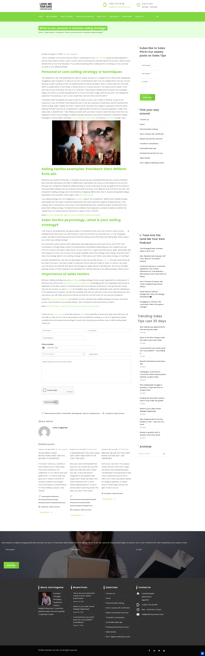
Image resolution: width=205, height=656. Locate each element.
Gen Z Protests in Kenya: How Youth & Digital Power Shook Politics (151, 284)
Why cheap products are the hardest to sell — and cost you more (152, 421)
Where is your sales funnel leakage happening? (150, 410)
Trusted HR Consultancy (149, 144)
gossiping (80, 199)
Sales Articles (50, 32)
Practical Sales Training (149, 129)
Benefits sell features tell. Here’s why (152, 362)
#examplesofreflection (50, 496)
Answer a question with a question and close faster (150, 433)
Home (40, 16)
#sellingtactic (77, 413)
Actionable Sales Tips (148, 148)
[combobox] (63, 354)
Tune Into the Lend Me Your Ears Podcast (152, 238)
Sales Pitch (101, 16)
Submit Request (50, 402)
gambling (74, 280)
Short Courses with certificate (152, 134)
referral (106, 260)
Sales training (51, 16)
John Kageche (72, 54)
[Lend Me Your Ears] (45, 6)
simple (69, 289)
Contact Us (144, 119)
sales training (100, 58)
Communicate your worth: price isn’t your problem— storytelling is (152, 350)
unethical (110, 118)
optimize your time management (76, 283)
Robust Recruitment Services (151, 139)
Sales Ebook (114, 16)
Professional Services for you (151, 153)
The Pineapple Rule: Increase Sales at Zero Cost (151, 249)
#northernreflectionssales (48, 500)
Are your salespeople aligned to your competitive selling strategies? (73, 215)
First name (146, 65)
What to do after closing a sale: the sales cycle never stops (152, 338)
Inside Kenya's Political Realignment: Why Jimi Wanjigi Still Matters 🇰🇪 (152, 294)
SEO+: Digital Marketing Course (152, 163)
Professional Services (85, 16)
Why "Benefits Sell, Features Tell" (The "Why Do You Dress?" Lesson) (153, 258)
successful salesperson (59, 299)
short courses (58, 314)
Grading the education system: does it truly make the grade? (152, 399)
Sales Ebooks (145, 158)
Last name (146, 73)
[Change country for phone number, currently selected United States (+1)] (44, 348)
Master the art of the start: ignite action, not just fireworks (116, 456)
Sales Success (119, 413)
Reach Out (139, 16)
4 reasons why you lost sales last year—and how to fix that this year (85, 456)
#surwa (86, 413)
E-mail (145, 82)
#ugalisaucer (95, 413)
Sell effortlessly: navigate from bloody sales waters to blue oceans (73, 306)
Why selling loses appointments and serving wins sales (152, 328)
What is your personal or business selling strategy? (84, 32)
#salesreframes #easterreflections (51, 503)
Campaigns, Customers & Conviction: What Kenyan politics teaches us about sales (153, 374)
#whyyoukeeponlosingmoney (81, 506)
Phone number (48, 344)
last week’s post (85, 195)
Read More (45, 512)
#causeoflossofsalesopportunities (83, 499)
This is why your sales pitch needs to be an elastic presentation (84, 595)
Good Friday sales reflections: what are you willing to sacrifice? (51, 456)
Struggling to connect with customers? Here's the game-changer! (152, 304)
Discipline (60, 32)
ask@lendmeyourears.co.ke (120, 7)
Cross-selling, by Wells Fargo (83, 118)
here (82, 314)
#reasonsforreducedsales (80, 503)
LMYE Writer (93, 449)
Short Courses (67, 16)
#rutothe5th (66, 413)
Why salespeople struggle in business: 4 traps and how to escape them (151, 387)
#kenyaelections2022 (53, 413)
